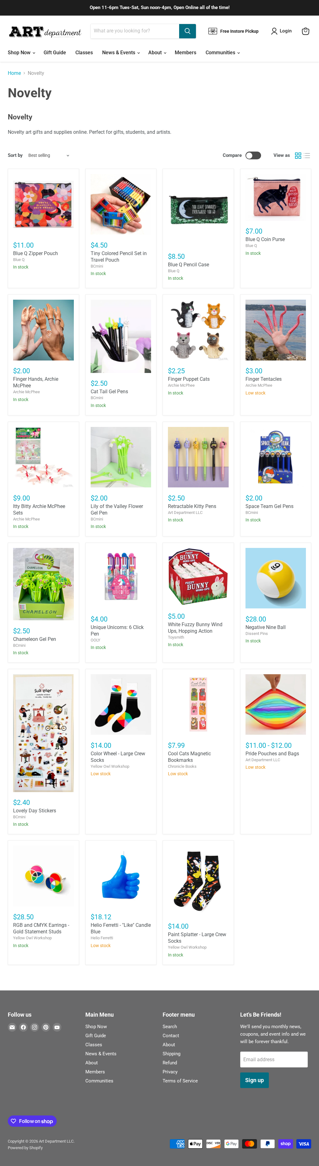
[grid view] (298, 155)
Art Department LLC (185, 512)
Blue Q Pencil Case (188, 265)
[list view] (306, 155)
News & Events (119, 53)
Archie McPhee (26, 391)
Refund (170, 1063)
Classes (84, 53)
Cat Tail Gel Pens (109, 391)
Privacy (170, 1072)
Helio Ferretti (102, 938)
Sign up (254, 1080)
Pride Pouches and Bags (272, 754)
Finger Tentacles (263, 379)
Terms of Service (180, 1081)
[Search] (187, 31)
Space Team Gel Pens (269, 506)
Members (185, 53)
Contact (171, 1035)
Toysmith (176, 637)
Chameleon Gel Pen (34, 639)
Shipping (171, 1054)
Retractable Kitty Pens (192, 506)
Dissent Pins (256, 633)
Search (170, 1026)
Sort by (15, 155)
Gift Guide (55, 53)
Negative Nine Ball (265, 627)
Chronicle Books (182, 766)
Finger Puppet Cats (189, 379)
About (155, 53)
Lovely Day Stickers (34, 811)
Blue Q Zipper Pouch (35, 253)
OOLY (95, 640)
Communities (221, 53)
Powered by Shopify (25, 1147)
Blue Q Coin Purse (265, 239)
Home (14, 73)
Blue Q (19, 259)
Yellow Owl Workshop (110, 766)
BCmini (97, 266)
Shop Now (20, 53)
